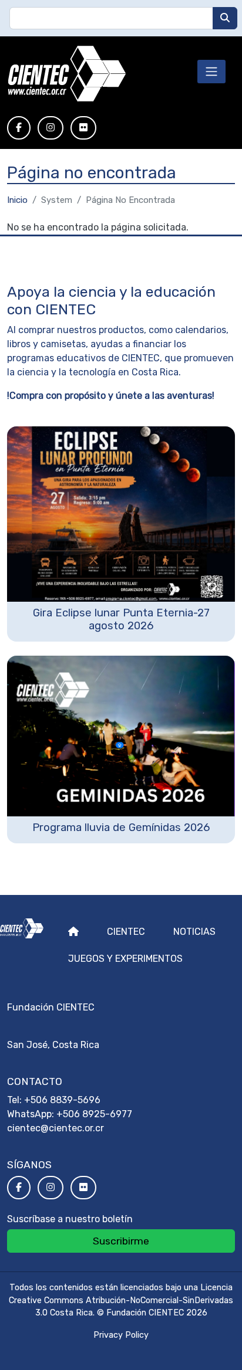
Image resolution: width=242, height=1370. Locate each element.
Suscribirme (121, 1241)
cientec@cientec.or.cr (55, 1128)
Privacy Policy (121, 1335)
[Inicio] (66, 74)
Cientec (126, 931)
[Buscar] (225, 18)
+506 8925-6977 (94, 1114)
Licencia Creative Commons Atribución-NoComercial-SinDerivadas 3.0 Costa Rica (121, 1300)
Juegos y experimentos (125, 958)
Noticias (194, 931)
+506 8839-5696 (62, 1100)
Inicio (17, 200)
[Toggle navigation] (211, 71)
